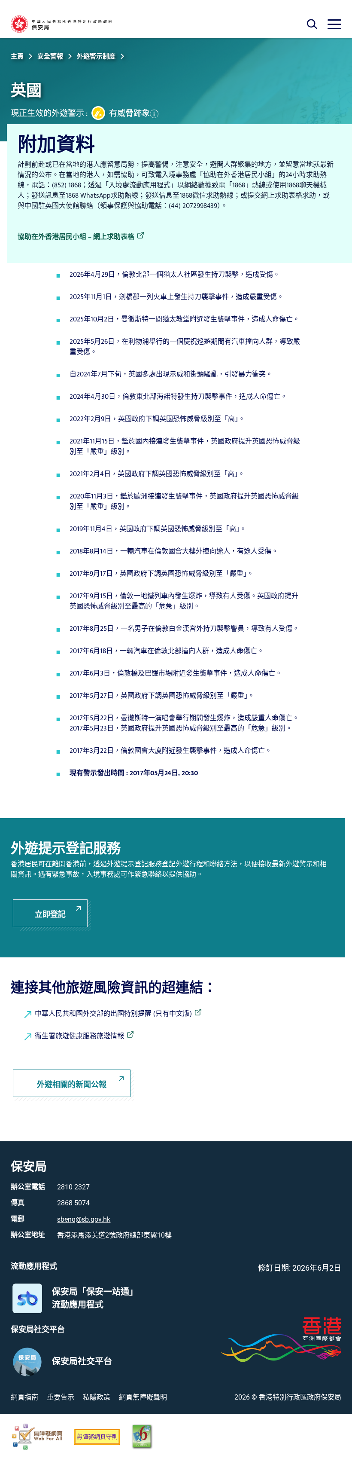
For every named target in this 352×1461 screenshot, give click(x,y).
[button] (129, 113)
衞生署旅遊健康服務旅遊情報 (79, 1036)
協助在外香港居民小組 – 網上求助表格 (76, 237)
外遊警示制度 (96, 56)
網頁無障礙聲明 (143, 1397)
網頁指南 (24, 1397)
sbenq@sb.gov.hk (83, 1219)
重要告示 (60, 1397)
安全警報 (50, 56)
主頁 (17, 56)
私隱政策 (96, 1397)
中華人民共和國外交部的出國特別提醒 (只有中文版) (113, 1014)
